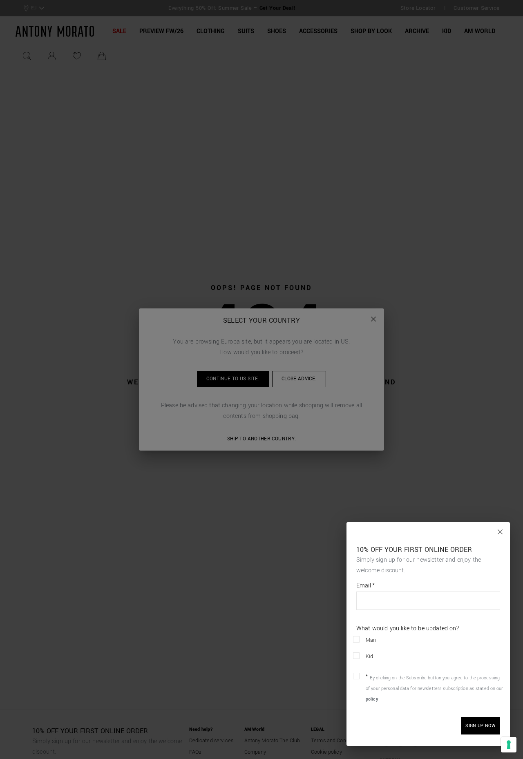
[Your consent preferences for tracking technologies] (508, 744)
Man (371, 640)
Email (365, 586)
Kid (369, 656)
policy (372, 699)
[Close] (500, 532)
